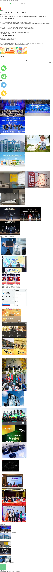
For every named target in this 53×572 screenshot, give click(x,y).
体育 (4, 0)
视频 (9, 0)
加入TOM (6, 570)
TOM (0, 237)
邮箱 (17, 0)
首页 (0, 0)
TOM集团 (1, 570)
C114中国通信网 (4, 273)
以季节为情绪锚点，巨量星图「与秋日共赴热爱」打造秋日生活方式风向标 (9, 308)
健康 (12, 0)
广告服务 (4, 570)
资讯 (1, 0)
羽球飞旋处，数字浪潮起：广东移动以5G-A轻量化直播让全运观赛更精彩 (11, 272)
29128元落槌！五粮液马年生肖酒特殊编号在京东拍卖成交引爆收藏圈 (11, 287)
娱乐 (3, 0)
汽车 (15, 0)
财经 (11, 0)
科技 (16, 0)
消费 (13, 0)
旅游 (5, 0)
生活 (7, 0)
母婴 (8, 0)
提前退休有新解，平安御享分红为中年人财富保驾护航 (7, 236)
